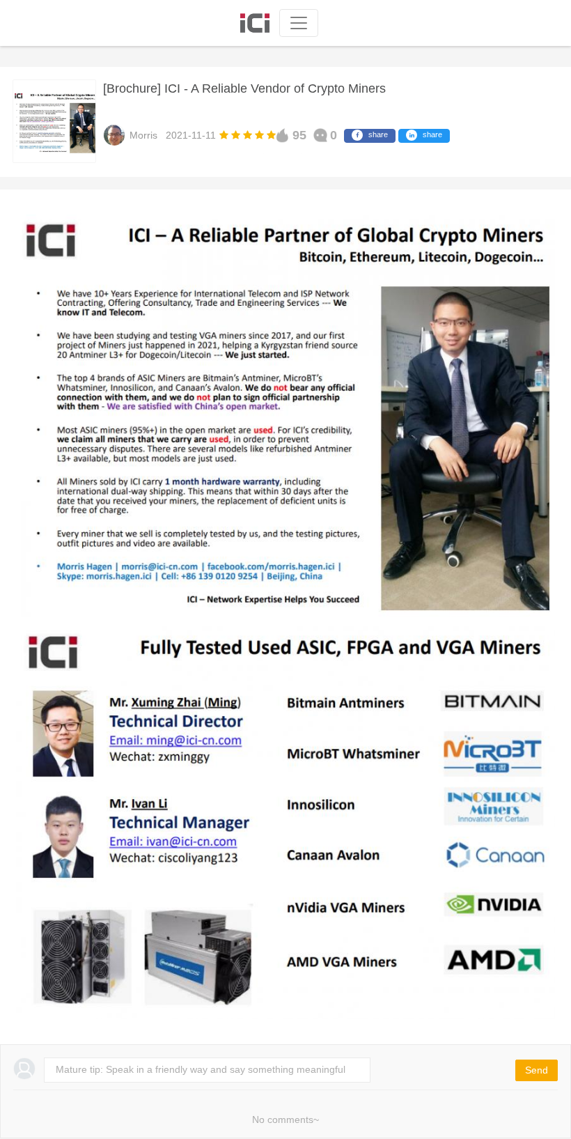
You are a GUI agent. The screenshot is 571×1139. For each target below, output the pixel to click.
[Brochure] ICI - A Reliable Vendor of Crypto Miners (244, 88)
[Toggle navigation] (298, 23)
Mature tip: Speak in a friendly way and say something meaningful (200, 1069)
